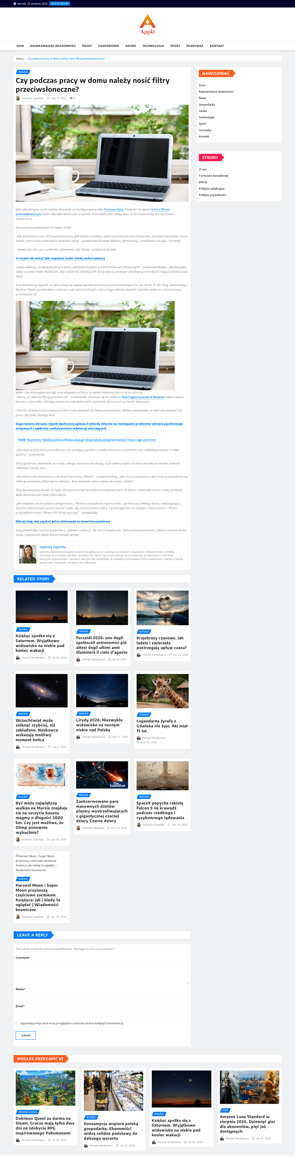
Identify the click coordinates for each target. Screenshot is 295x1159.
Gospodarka (108, 46)
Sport (175, 46)
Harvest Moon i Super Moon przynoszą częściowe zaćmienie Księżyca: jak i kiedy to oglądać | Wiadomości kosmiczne (38, 897)
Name (20, 989)
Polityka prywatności (212, 195)
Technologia (153, 46)
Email (20, 1006)
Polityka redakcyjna (211, 188)
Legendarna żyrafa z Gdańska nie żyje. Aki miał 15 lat (162, 725)
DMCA (203, 182)
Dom (20, 46)
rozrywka (195, 46)
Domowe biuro (114, 209)
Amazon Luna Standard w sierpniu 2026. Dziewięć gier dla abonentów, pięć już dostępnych (247, 1124)
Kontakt (217, 46)
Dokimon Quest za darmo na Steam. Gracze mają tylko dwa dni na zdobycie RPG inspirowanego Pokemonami (45, 1125)
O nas (202, 169)
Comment (22, 957)
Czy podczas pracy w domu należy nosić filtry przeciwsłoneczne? (66, 58)
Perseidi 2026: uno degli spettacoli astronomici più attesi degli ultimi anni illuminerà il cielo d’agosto (102, 645)
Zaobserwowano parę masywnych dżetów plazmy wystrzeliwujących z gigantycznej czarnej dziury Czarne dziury (102, 811)
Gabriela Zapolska (33, 98)
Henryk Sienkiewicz (33, 657)
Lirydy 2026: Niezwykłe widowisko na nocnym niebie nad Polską (99, 724)
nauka (130, 46)
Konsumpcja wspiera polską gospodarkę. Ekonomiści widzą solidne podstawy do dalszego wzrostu (111, 1131)
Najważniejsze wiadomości (53, 46)
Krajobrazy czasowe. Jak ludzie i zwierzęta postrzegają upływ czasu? (162, 642)
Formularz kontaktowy (214, 176)
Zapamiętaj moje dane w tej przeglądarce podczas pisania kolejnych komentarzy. (72, 1023)
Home (20, 58)
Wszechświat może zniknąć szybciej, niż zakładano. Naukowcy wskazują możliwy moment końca (37, 730)
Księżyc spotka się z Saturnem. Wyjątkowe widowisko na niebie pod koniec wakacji (40, 643)
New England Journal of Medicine (143, 397)
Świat (87, 46)
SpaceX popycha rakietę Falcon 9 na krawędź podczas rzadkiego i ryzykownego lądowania (160, 810)
